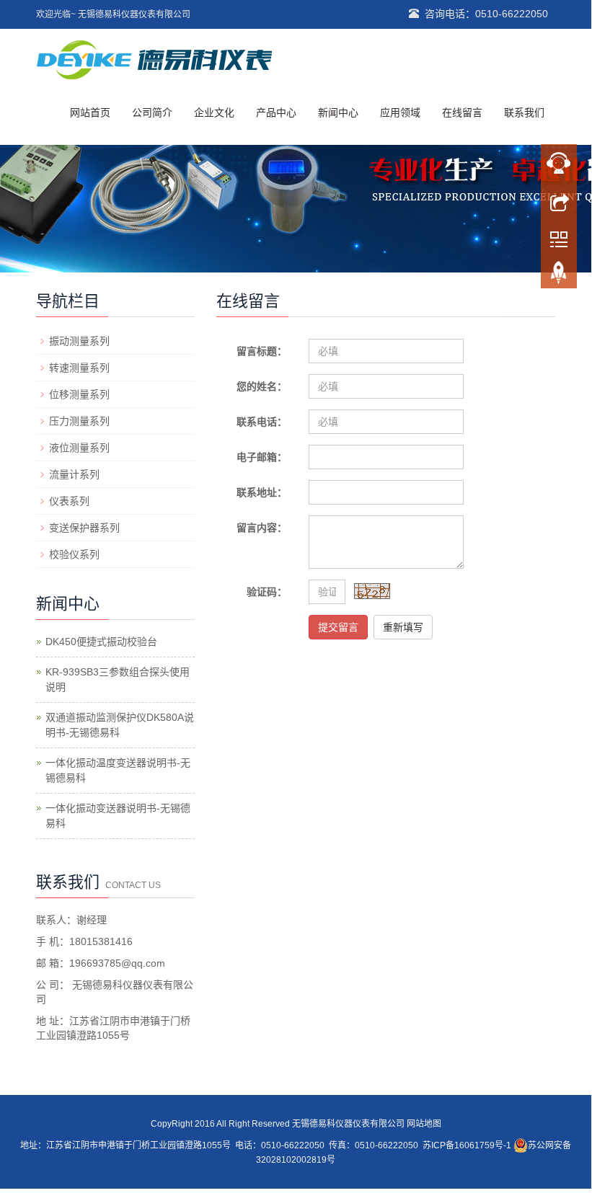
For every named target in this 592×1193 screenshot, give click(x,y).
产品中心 (276, 112)
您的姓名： (262, 386)
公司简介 (152, 112)
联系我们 (524, 112)
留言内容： (262, 527)
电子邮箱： (262, 457)
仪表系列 (69, 501)
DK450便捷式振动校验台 (101, 641)
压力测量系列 (79, 421)
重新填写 (403, 627)
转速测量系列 (79, 367)
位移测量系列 (79, 394)
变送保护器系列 (84, 527)
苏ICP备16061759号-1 (467, 1145)
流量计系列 (74, 474)
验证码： (267, 592)
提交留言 (338, 627)
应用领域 (400, 112)
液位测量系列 (79, 447)
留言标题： (262, 351)
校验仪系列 (74, 554)
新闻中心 (338, 112)
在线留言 (462, 112)
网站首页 (90, 112)
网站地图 (424, 1124)
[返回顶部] (559, 276)
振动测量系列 (79, 341)
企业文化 (214, 112)
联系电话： (262, 421)
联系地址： (262, 492)
